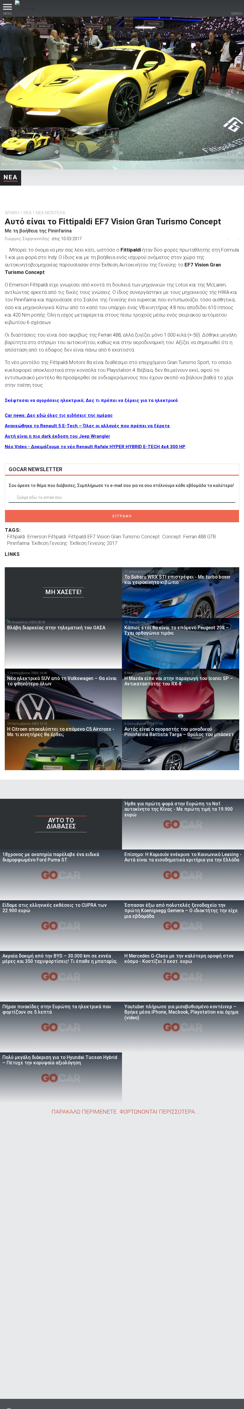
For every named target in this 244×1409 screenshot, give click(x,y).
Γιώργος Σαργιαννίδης (27, 238)
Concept (171, 536)
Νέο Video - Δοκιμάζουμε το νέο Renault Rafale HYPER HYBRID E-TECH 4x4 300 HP (95, 446)
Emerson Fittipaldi (46, 536)
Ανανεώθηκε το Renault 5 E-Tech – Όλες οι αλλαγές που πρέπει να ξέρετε (87, 425)
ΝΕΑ (11, 177)
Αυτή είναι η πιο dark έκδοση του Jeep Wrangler (57, 436)
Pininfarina (18, 543)
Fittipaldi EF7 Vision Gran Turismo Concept (114, 536)
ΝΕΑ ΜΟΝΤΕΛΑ (50, 212)
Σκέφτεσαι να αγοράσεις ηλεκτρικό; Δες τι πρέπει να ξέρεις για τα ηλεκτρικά (91, 400)
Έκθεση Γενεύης (50, 543)
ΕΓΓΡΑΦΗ (122, 516)
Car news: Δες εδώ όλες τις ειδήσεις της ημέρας (59, 415)
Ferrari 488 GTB (199, 536)
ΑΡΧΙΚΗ (12, 212)
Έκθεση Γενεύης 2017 (94, 543)
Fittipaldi (16, 536)
